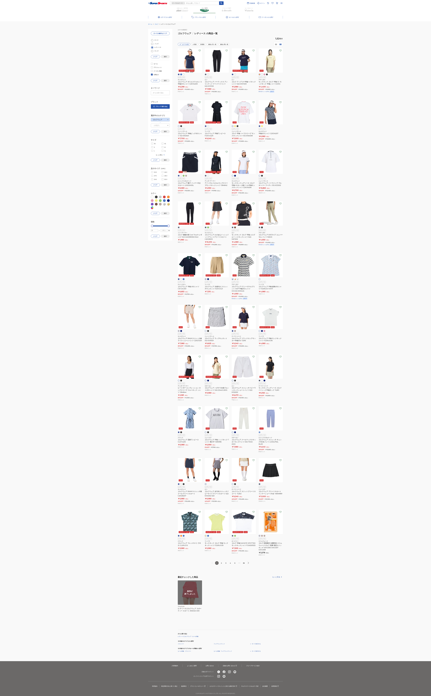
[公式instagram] (229, 671)
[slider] (152, 226)
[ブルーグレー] (264, 380)
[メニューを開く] (281, 3)
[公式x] (218, 671)
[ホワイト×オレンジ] (235, 279)
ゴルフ (156, 24)
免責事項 (183, 686)
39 (244, 563)
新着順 (202, 44)
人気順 (194, 44)
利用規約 (154, 686)
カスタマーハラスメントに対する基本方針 (222, 686)
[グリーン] (184, 176)
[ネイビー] (179, 74)
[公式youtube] (234, 671)
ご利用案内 (174, 666)
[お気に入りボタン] (199, 50)
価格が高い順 (224, 44)
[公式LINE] (224, 676)
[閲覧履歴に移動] (268, 3)
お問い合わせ (210, 666)
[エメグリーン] (235, 536)
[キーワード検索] (221, 3)
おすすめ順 (185, 44)
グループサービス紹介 (253, 666)
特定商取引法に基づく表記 (169, 686)
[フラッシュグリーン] (208, 227)
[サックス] (184, 536)
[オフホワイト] (181, 279)
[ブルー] (181, 74)
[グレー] (206, 484)
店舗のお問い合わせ (229, 666)
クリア (155, 56)
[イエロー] (262, 126)
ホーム (150, 24)
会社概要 (265, 686)
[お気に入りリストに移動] (272, 3)
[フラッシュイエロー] (235, 126)
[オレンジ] (259, 74)
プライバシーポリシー (197, 686)
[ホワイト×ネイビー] (232, 279)
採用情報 (274, 686)
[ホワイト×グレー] (237, 279)
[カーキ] (235, 227)
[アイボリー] (206, 380)
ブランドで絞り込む (162, 106)
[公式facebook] (224, 671)
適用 (165, 56)
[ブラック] (206, 74)
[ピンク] (264, 74)
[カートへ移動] (277, 3)
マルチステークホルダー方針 (250, 686)
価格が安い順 (212, 44)
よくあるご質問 (192, 666)
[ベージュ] (186, 176)
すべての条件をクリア (160, 33)
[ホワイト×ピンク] (232, 126)
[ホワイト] (184, 74)
